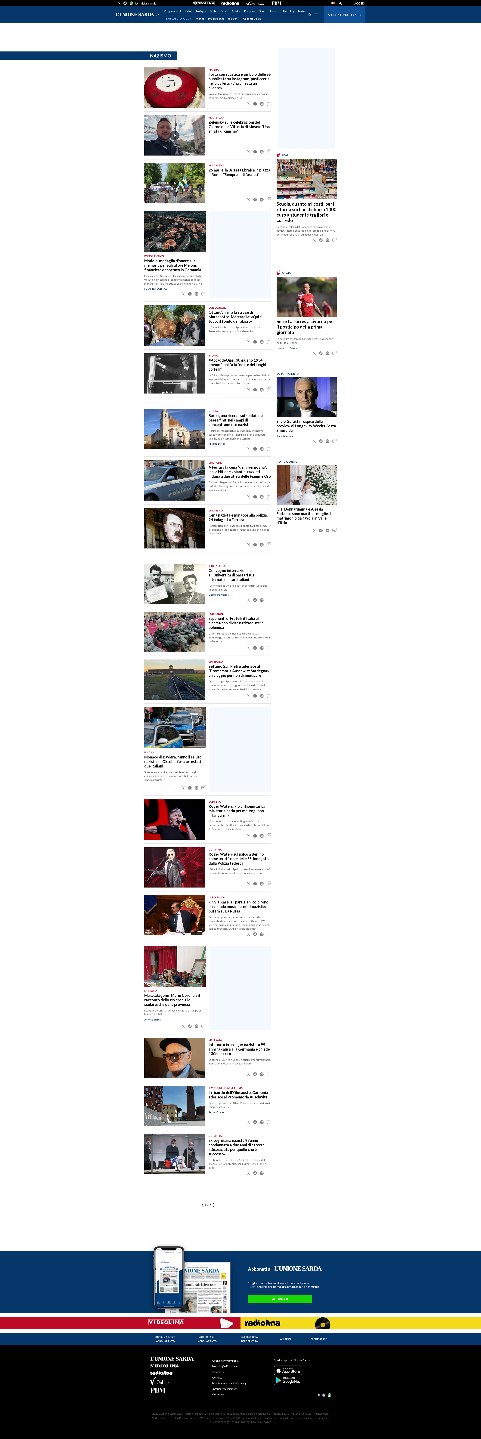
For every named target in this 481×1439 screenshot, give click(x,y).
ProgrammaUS (172, 11)
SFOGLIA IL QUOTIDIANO (344, 15)
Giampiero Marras (287, 348)
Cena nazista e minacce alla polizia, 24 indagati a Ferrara (238, 517)
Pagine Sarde (319, 1339)
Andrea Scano (216, 1112)
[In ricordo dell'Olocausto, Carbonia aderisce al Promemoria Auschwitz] (174, 1106)
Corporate (218, 1394)
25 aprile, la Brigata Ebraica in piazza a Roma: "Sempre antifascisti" (239, 172)
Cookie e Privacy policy (225, 1360)
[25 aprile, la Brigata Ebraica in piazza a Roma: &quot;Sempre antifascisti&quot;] (174, 183)
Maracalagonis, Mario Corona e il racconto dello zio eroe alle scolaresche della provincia (172, 1000)
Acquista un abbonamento (207, 1339)
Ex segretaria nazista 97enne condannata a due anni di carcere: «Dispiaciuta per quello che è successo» (237, 1147)
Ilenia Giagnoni (285, 435)
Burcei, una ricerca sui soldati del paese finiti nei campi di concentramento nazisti (236, 420)
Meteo (302, 11)
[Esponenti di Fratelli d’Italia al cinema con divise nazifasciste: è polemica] (174, 632)
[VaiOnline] (255, 3)
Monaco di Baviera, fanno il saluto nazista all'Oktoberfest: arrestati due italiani (173, 761)
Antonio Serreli (217, 443)
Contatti (217, 1377)
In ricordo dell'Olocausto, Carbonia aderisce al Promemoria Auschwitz (238, 1094)
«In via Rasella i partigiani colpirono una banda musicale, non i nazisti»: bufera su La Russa (238, 906)
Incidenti (233, 18)
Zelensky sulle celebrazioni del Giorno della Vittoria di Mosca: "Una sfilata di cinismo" (239, 126)
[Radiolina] (230, 3)
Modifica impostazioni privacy (229, 1383)
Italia (213, 11)
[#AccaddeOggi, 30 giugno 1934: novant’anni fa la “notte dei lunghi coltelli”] (174, 373)
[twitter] (119, 3)
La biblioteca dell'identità (249, 1339)
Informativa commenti (225, 1388)
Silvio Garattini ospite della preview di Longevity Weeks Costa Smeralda (306, 426)
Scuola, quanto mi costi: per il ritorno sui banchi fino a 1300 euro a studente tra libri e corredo (306, 212)
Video (188, 11)
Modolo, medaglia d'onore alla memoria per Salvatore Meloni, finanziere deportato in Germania (172, 265)
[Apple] (302, 1370)
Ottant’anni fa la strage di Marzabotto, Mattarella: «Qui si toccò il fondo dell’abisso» (235, 316)
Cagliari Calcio (252, 18)
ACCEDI (359, 3)
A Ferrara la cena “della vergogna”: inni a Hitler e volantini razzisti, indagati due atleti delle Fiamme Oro (240, 471)
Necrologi (288, 11)
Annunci (274, 11)
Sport (262, 11)
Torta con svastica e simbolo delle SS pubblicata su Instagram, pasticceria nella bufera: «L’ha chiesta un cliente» (240, 81)
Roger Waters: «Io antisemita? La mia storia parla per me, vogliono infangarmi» (237, 810)
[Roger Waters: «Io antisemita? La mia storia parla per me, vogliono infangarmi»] (174, 819)
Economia (250, 11)
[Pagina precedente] (214, 1205)
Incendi (199, 18)
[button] (248, 104)
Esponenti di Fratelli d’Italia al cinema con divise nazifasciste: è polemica (236, 623)
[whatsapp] (131, 3)
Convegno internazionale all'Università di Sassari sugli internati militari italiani (232, 575)
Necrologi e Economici (225, 1366)
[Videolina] (204, 3)
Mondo (224, 11)
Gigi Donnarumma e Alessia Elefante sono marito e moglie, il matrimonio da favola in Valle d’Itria (304, 516)
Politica (236, 11)
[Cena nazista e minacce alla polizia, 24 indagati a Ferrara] (174, 528)
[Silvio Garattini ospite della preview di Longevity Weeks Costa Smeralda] (307, 397)
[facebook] (125, 3)
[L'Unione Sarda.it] (137, 15)
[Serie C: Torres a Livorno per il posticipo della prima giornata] (307, 297)
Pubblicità (218, 1371)
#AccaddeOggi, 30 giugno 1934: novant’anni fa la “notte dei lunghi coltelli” (237, 364)
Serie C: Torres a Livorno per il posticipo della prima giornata (305, 327)
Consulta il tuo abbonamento (165, 1339)
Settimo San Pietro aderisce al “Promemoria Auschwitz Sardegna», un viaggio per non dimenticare (239, 671)
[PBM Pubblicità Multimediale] (276, 3)
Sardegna (200, 11)
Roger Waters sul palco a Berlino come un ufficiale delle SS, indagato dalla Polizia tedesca (239, 858)
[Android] (302, 1380)
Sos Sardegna (216, 18)
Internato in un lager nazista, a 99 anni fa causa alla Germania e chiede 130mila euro (239, 1049)
